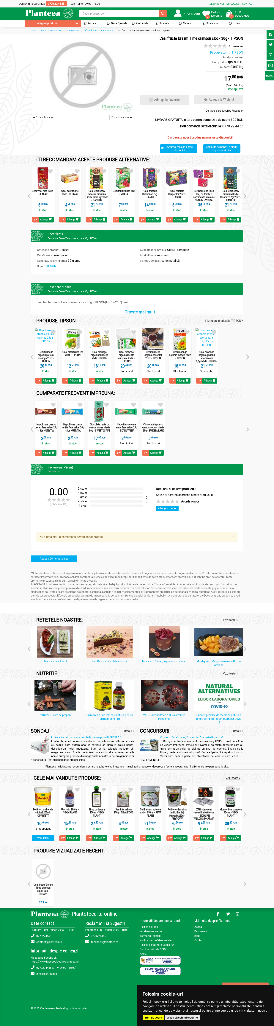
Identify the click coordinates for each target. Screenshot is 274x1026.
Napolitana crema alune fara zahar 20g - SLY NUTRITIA (126, 427)
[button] (29, 194)
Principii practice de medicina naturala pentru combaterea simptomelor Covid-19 (219, 719)
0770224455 (43, 936)
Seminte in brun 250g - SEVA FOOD (123, 811)
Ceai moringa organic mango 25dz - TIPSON (180, 355)
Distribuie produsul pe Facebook (224, 110)
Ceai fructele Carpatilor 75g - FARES (150, 194)
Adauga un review (167, 508)
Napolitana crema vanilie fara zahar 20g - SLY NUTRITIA (73, 427)
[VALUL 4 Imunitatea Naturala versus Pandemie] (165, 696)
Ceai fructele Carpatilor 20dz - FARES (177, 194)
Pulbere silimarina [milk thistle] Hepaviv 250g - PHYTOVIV (177, 814)
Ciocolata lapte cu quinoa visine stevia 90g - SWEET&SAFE (99, 427)
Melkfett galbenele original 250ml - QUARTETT (43, 812)
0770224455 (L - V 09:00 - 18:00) (56, 967)
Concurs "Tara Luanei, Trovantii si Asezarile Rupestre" (191, 737)
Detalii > (129, 731)
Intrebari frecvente (151, 931)
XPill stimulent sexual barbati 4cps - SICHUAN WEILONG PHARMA (203, 814)
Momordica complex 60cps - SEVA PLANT (231, 812)
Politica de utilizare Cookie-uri (157, 944)
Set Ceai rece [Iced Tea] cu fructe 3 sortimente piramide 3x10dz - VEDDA (204, 195)
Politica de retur (149, 926)
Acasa (198, 926)
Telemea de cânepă (55, 661)
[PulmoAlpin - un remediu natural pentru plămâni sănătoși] (110, 696)
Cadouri (187, 23)
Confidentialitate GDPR (153, 949)
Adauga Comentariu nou (54, 558)
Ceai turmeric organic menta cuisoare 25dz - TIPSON (126, 357)
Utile (237, 23)
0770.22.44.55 (232, 126)
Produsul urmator (120, 117)
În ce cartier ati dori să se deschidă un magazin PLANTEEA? (86, 737)
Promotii (164, 23)
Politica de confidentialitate (156, 940)
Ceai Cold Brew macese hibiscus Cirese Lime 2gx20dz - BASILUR (97, 195)
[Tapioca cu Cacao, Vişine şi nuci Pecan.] (165, 642)
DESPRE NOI (217, 3)
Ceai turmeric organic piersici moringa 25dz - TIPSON (46, 357)
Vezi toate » (230, 620)
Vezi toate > (233, 778)
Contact (199, 940)
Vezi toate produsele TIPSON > (224, 321)
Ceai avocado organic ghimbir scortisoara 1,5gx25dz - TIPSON (206, 357)
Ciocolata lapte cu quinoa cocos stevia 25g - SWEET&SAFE (153, 427)
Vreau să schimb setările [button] (182, 1017)
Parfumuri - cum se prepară (55, 715)
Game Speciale (119, 23)
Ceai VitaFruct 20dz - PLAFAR (43, 192)
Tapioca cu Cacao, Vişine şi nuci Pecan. (164, 661)
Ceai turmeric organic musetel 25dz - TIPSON (153, 355)
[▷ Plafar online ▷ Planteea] (46, 12)
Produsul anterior (44, 117)
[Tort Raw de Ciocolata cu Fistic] (110, 642)
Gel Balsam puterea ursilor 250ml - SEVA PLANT (150, 812)
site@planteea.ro (46, 973)
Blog (197, 935)
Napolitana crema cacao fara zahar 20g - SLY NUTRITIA (46, 427)
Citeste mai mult (140, 312)
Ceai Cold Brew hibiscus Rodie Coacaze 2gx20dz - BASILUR (230, 195)
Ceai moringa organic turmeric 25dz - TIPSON (99, 355)
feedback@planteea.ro (104, 942)
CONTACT (248, 3)
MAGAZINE (233, 3)
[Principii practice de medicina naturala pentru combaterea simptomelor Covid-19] (219, 696)
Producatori (213, 23)
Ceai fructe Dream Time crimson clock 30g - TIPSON (43, 889)
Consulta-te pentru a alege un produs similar (221, 148)
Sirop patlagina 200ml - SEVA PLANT (97, 812)
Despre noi (200, 931)
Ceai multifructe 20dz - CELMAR (70, 192)
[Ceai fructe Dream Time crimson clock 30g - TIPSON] (82, 74)
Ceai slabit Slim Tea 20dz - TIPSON (72, 354)
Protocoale (142, 23)
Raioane (92, 23)
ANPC (143, 953)
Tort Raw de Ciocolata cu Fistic (109, 661)
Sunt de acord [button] (153, 1017)
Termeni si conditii (150, 935)
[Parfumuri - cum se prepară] (56, 696)
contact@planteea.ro (49, 942)
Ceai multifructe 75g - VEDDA (124, 192)
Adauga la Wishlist (221, 99)
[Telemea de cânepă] (56, 642)
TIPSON (50, 266)
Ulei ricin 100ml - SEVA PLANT (70, 811)
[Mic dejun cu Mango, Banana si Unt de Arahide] (219, 642)
